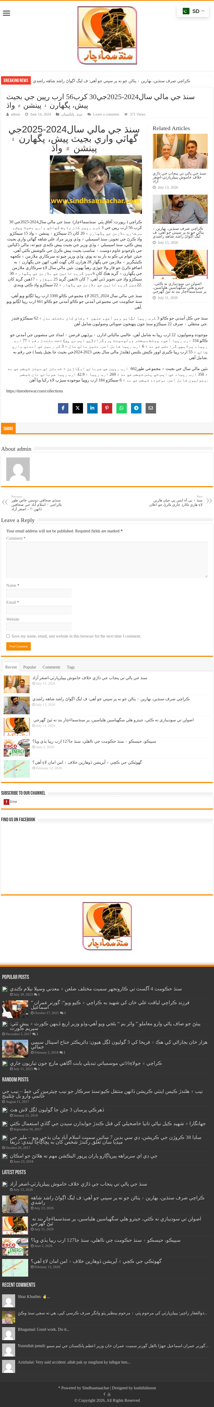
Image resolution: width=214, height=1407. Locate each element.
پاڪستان (67, 114)
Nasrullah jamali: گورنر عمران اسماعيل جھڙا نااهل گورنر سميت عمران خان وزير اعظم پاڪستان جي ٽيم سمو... (113, 1346)
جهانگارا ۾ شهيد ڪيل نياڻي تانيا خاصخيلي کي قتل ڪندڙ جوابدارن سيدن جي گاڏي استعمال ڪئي (108, 1123)
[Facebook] (104, 1394)
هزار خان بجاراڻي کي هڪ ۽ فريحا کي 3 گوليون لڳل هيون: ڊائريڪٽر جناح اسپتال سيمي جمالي (119, 1044)
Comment (16, 538)
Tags (71, 667)
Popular (29, 667)
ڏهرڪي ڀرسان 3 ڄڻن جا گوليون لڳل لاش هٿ (57, 1109)
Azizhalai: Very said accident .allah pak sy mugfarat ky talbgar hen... (74, 1362)
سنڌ (79, 114)
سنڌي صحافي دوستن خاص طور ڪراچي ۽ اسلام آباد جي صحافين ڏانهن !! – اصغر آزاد (36, 503)
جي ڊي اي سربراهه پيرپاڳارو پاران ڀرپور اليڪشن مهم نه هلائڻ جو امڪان (84, 1155)
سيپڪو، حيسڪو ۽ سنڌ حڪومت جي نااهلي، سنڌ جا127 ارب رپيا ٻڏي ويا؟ (94, 741)
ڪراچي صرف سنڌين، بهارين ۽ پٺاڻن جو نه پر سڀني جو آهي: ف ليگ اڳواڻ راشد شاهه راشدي (178, 232)
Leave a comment (106, 114)
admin (15, 114)
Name (12, 585)
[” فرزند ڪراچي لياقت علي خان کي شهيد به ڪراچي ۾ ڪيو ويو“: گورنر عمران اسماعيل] (15, 1009)
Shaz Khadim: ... (34, 1296)
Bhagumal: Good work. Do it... (43, 1329)
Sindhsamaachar (95, 1388)
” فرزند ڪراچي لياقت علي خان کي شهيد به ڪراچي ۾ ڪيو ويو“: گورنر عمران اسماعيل (110, 1005)
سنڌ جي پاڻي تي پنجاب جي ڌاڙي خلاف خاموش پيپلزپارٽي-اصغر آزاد (179, 177)
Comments (51, 667)
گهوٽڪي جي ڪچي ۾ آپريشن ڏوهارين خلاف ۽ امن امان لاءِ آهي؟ (87, 762)
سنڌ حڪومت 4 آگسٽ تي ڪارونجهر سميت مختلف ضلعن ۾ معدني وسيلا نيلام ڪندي (96, 988)
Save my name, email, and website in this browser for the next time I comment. (76, 636)
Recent (11, 667)
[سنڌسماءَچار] (107, 35)
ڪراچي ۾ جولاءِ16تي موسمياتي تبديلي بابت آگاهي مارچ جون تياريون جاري (86, 1063)
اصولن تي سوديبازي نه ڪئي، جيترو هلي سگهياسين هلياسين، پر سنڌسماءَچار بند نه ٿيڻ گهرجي (113, 81)
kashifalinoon (145, 1388)
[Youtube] (109, 1394)
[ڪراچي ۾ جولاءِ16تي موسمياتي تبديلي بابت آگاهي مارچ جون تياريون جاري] (4, 1063)
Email (12, 602)
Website (12, 619)
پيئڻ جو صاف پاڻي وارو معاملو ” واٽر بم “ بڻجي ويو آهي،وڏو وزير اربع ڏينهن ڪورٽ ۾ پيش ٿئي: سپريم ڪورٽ (105, 1026)
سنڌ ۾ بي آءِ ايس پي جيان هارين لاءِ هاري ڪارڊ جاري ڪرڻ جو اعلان (176, 501)
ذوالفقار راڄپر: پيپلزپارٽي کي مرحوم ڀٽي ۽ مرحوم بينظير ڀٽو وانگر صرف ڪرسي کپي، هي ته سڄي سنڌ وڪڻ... (112, 1313)
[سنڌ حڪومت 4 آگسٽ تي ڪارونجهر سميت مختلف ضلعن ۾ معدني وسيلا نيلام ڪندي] (4, 989)
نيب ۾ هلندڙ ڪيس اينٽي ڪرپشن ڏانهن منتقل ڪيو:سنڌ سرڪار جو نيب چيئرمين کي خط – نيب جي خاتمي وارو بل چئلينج (102, 1093)
